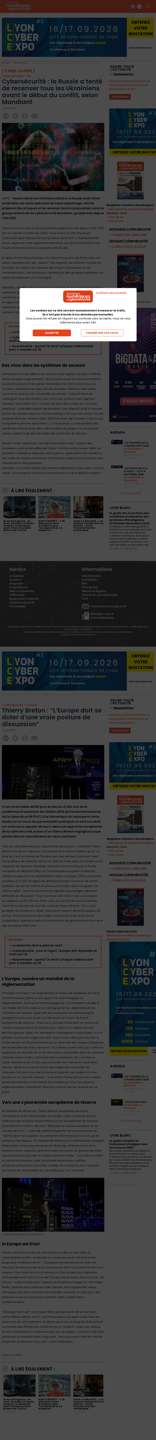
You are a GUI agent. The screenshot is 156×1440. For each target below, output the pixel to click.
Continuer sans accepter (111, 292)
